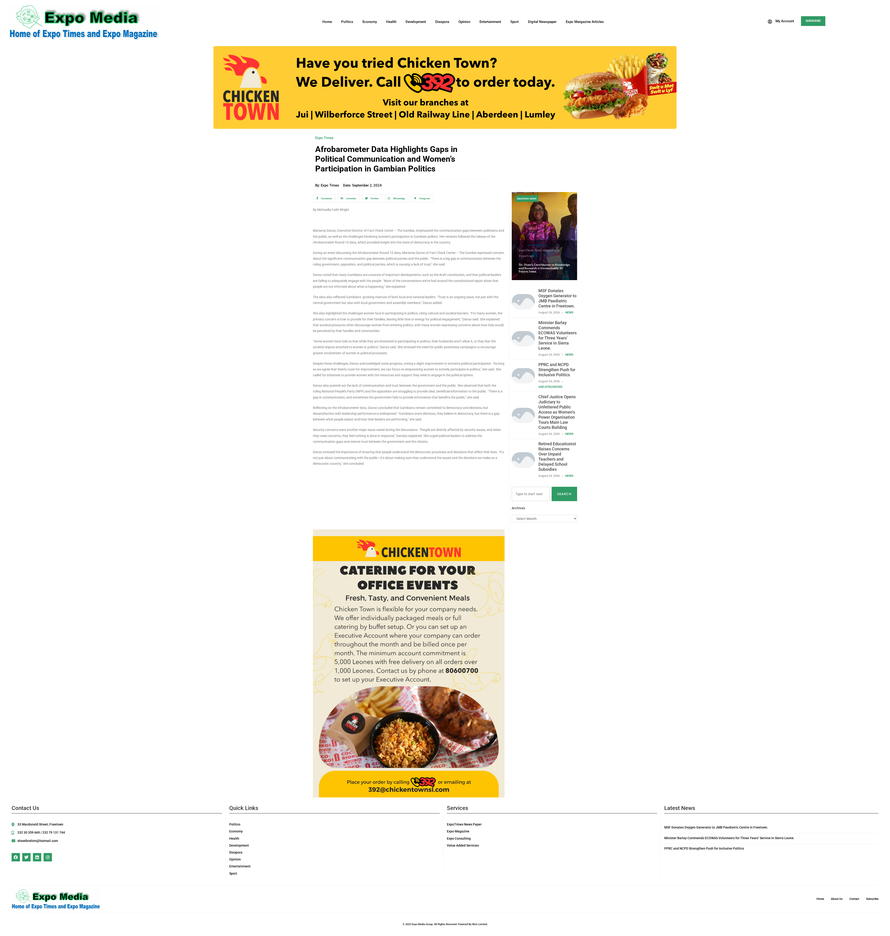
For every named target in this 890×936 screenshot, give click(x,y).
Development (416, 22)
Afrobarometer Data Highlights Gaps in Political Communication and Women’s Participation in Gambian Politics (386, 159)
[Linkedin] (37, 857)
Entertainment (490, 22)
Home (327, 22)
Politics (347, 22)
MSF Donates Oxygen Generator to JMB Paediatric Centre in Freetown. (557, 298)
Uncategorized (550, 387)
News (569, 312)
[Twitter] (26, 857)
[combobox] (531, 494)
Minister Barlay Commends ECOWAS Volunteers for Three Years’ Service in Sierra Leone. (557, 335)
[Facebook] (16, 857)
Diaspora (442, 22)
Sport (514, 22)
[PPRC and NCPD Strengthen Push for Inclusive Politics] (523, 375)
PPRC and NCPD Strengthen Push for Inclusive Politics (556, 369)
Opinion (464, 22)
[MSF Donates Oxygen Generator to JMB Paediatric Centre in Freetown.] (523, 301)
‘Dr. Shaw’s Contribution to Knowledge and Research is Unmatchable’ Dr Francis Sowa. (544, 268)
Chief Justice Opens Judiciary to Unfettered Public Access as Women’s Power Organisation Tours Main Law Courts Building (557, 412)
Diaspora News (527, 198)
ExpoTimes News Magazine (537, 250)
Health (391, 22)
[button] (780, 21)
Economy (369, 22)
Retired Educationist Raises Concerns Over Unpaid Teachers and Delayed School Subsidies (557, 456)
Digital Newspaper (542, 22)
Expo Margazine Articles (585, 22)
